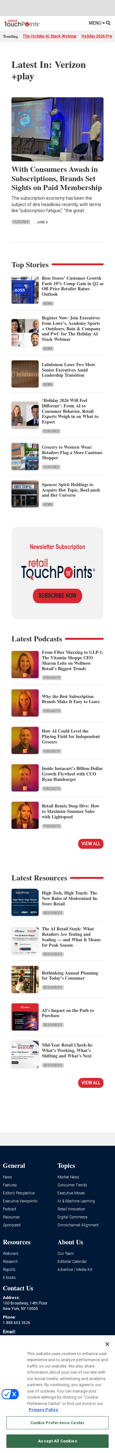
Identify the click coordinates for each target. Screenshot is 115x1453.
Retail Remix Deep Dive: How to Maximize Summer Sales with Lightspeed (70, 811)
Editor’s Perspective (18, 1193)
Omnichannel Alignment (78, 1225)
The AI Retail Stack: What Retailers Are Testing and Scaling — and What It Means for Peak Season (71, 936)
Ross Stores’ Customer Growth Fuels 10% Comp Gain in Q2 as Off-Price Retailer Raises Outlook (72, 286)
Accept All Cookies (57, 1441)
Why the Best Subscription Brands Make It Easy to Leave (71, 699)
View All (90, 843)
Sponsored (11, 1225)
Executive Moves (71, 1193)
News (47, 303)
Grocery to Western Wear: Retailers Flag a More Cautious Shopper (72, 452)
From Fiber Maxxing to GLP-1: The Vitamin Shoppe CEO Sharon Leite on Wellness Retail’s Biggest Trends (72, 660)
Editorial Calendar (72, 1262)
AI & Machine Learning (76, 1201)
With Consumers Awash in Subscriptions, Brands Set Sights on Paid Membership (57, 178)
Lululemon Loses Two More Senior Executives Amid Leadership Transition (68, 370)
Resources (52, 913)
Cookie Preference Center (57, 1422)
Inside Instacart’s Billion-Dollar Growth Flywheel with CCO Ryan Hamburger (72, 774)
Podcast (9, 1209)
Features (21, 222)
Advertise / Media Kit (74, 1270)
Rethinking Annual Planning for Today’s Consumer (70, 975)
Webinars (11, 1254)
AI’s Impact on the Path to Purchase (68, 1013)
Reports (9, 1270)
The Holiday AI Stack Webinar (50, 36)
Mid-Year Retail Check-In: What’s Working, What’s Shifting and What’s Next (67, 1050)
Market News (68, 1177)
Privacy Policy (43, 1409)
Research (10, 1262)
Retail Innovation (71, 1209)
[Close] (107, 1344)
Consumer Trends (72, 1185)
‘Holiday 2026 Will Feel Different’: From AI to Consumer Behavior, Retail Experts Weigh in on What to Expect (70, 411)
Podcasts (51, 677)
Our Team (65, 1254)
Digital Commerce (72, 1217)
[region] (57, 1394)
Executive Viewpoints (20, 1201)
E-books (9, 1278)
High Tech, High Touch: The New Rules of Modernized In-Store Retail (70, 898)
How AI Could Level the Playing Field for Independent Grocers (71, 736)
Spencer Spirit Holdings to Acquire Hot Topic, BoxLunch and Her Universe (71, 490)
